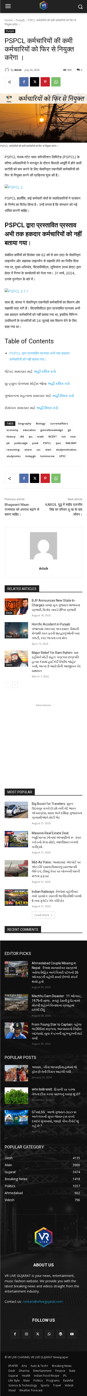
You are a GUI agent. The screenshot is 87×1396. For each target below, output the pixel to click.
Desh (9, 612)
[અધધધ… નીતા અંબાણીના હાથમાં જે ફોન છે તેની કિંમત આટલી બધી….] (16, 1073)
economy (12, 430)
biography (24, 423)
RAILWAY (71, 443)
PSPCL (47, 443)
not (63, 436)
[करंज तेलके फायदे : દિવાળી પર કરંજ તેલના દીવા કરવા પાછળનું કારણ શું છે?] (16, 1095)
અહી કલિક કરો (45, 371)
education (29, 430)
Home (9, 20)
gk (69, 430)
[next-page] (15, 685)
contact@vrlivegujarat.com (43, 1301)
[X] (34, 81)
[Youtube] (72, 1334)
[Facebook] (24, 81)
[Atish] (8, 70)
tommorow (47, 456)
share (28, 449)
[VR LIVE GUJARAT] (43, 5)
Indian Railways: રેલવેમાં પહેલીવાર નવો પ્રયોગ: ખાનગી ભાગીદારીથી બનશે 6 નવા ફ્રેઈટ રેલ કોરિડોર (57, 896)
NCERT (52, 436)
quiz (58, 443)
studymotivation (66, 449)
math (40, 436)
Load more (42, 915)
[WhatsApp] (56, 81)
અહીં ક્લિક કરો (63, 395)
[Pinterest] (45, 81)
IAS (22, 436)
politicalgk (21, 443)
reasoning (13, 449)
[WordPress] (60, 1334)
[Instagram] (26, 1334)
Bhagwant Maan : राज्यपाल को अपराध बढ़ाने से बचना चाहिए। (22, 510)
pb (8, 443)
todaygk (30, 456)
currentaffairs (59, 423)
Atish (18, 70)
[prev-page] (7, 685)
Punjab (20, 20)
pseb (35, 443)
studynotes (13, 456)
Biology (40, 423)
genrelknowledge (51, 430)
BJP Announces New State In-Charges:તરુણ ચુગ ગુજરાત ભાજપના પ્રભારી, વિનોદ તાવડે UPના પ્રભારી (56, 605)
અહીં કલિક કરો (59, 383)
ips (30, 436)
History (11, 436)
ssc (38, 449)
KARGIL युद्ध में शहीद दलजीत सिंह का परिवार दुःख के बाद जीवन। (63, 510)
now (73, 436)
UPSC (62, 456)
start (48, 449)
